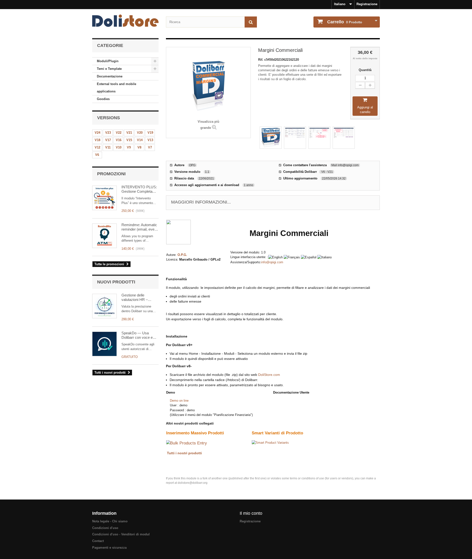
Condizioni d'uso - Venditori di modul (121, 534)
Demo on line (179, 400)
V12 (97, 147)
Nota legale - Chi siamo (110, 521)
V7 (150, 147)
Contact (98, 541)
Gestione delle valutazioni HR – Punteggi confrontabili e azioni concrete (140, 297)
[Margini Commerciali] (270, 137)
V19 (150, 132)
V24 (97, 132)
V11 (108, 147)
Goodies (103, 99)
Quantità (365, 70)
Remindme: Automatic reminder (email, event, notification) (139, 227)
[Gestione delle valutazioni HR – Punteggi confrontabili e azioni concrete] (104, 306)
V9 (129, 147)
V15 (129, 140)
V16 (118, 140)
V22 (118, 132)
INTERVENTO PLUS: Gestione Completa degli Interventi (139, 189)
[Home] (125, 21)
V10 (118, 147)
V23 (108, 132)
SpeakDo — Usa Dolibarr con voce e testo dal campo (137, 335)
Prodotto (344, 21)
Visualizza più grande (208, 125)
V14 (140, 140)
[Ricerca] (251, 22)
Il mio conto (251, 513)
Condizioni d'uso (105, 528)
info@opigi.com (272, 262)
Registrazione (366, 4)
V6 (97, 155)
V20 (140, 132)
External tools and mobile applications (116, 87)
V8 (139, 147)
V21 (129, 132)
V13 (150, 140)
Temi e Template (109, 69)
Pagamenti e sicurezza (109, 547)
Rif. (261, 59)
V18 (97, 140)
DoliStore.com (269, 375)
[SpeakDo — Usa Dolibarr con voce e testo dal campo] (104, 344)
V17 (108, 140)
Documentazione (109, 76)
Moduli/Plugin (107, 61)
